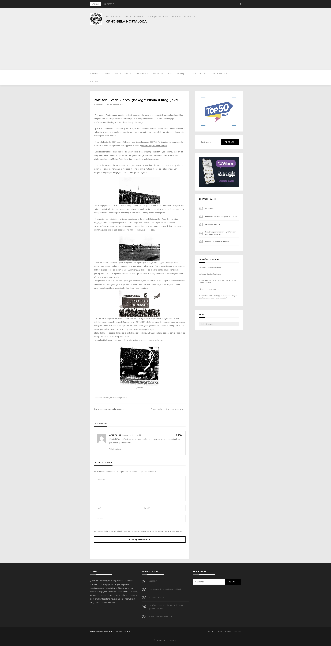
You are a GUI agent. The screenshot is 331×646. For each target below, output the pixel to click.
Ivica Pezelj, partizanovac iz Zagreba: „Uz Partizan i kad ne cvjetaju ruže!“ (219, 296)
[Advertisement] (165, 45)
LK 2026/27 (109, 4)
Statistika (141, 73)
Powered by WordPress (99, 632)
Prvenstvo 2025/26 (212, 224)
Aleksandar (99, 105)
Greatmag (117, 632)
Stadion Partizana (214, 268)
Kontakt (94, 81)
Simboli (156, 73)
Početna (94, 73)
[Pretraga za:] (210, 142)
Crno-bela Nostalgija (126, 21)
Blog (170, 73)
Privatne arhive (217, 73)
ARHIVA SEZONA (121, 73)
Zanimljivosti (196, 73)
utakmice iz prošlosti (118, 397)
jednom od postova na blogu (154, 145)
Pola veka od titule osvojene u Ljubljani (221, 216)
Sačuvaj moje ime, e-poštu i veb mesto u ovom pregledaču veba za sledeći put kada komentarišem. (139, 531)
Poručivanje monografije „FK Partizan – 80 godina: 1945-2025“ (221, 233)
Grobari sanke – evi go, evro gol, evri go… (168, 409)
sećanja (106, 397)
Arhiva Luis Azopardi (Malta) (217, 241)
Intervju (181, 73)
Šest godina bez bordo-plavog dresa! (109, 409)
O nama (106, 73)
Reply (179, 435)
